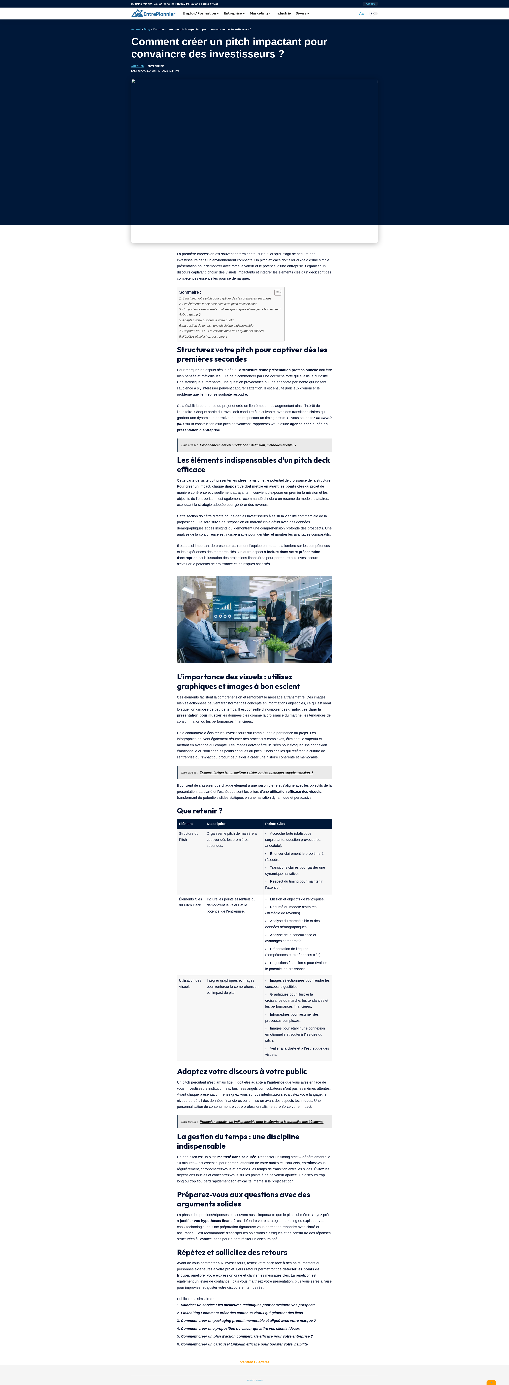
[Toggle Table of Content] (275, 292)
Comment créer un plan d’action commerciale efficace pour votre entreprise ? (247, 1336)
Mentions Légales (255, 1362)
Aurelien (137, 66)
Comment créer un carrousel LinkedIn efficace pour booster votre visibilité (244, 1344)
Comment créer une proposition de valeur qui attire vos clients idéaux (240, 1329)
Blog (147, 29)
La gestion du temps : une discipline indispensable (218, 325)
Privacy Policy (184, 3)
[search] (354, 13)
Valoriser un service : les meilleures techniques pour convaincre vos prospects (248, 1305)
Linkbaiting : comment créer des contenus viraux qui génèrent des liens (242, 1313)
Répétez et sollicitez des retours (204, 336)
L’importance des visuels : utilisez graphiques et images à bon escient (231, 309)
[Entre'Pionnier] (153, 13)
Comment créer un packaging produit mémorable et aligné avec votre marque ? (248, 1321)
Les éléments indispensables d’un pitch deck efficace (219, 304)
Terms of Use (210, 3)
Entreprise (156, 66)
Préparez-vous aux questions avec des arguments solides (223, 331)
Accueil (136, 29)
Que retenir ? (191, 314)
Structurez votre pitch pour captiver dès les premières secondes (226, 298)
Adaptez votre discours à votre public (208, 320)
